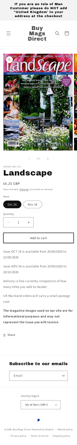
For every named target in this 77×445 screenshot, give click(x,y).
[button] (8, 33)
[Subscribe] (63, 376)
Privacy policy (19, 435)
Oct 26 (12, 204)
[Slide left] (29, 158)
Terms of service (40, 435)
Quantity (8, 214)
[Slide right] (48, 158)
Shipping (23, 189)
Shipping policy (61, 435)
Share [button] (11, 335)
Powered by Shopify (43, 429)
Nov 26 (33, 204)
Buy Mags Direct (22, 429)
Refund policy (65, 429)
